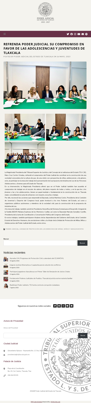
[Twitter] (68, 34)
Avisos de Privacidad (11, 328)
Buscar (6, 239)
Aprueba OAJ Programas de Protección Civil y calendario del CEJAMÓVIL (37, 258)
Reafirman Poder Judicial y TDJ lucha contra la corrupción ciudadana (34, 285)
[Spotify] (86, 34)
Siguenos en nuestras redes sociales (34, 306)
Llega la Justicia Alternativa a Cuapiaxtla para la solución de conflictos (35, 265)
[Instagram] (75, 34)
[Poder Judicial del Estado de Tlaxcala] (45, 13)
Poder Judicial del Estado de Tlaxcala (33, 57)
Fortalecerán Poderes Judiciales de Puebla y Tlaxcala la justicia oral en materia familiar (41, 278)
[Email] (83, 34)
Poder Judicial (12, 229)
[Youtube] (78, 34)
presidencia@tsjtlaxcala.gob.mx (19, 354)
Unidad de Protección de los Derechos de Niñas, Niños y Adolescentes (52, 229)
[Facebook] (71, 34)
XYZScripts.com (55, 402)
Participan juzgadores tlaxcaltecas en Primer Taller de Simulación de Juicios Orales (40, 272)
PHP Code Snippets (36, 402)
